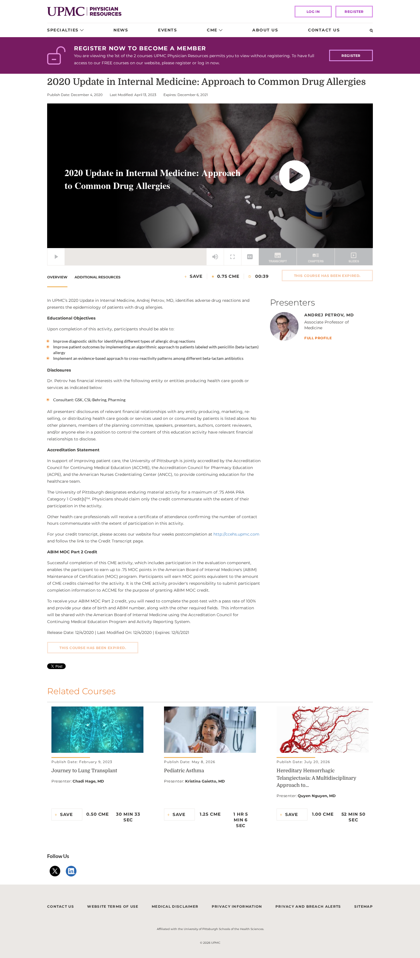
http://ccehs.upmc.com (236, 534)
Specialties (63, 30)
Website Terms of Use (112, 906)
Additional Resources (98, 277)
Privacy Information (237, 906)
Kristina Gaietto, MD (205, 781)
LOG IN (313, 11)
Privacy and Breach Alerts (308, 906)
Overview (57, 277)
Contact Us (324, 30)
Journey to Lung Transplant (84, 770)
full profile (318, 338)
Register (354, 11)
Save (196, 276)
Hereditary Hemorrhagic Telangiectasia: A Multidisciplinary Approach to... (316, 778)
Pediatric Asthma (184, 770)
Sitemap (363, 906)
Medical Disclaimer (175, 906)
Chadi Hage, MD (88, 781)
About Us (265, 30)
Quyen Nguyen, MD (317, 795)
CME (212, 30)
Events (167, 30)
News (120, 30)
